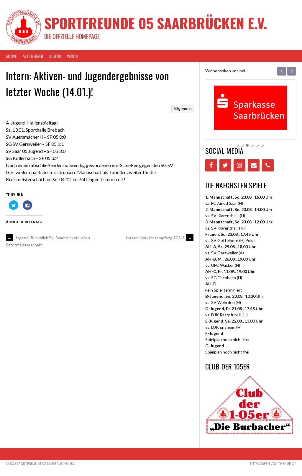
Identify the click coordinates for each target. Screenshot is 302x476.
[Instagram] (239, 165)
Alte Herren (33, 56)
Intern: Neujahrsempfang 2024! (159, 237)
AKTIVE (11, 56)
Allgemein (182, 108)
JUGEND (55, 56)
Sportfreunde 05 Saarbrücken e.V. (155, 22)
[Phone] (268, 165)
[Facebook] (211, 165)
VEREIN (72, 56)
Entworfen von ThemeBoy (273, 463)
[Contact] (254, 165)
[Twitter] (225, 165)
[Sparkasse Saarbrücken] (250, 122)
